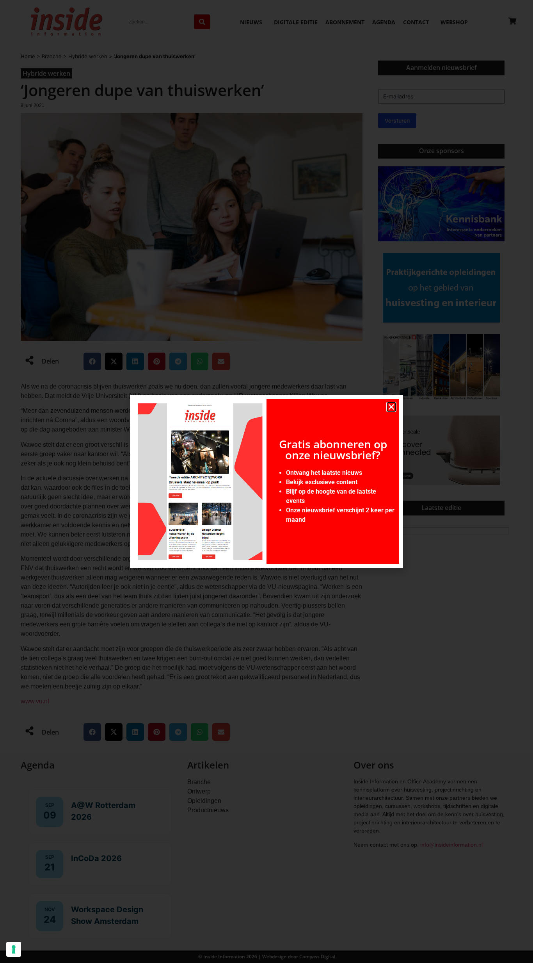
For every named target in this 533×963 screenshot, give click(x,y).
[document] (266, 481)
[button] (391, 407)
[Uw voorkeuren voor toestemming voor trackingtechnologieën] (13, 949)
